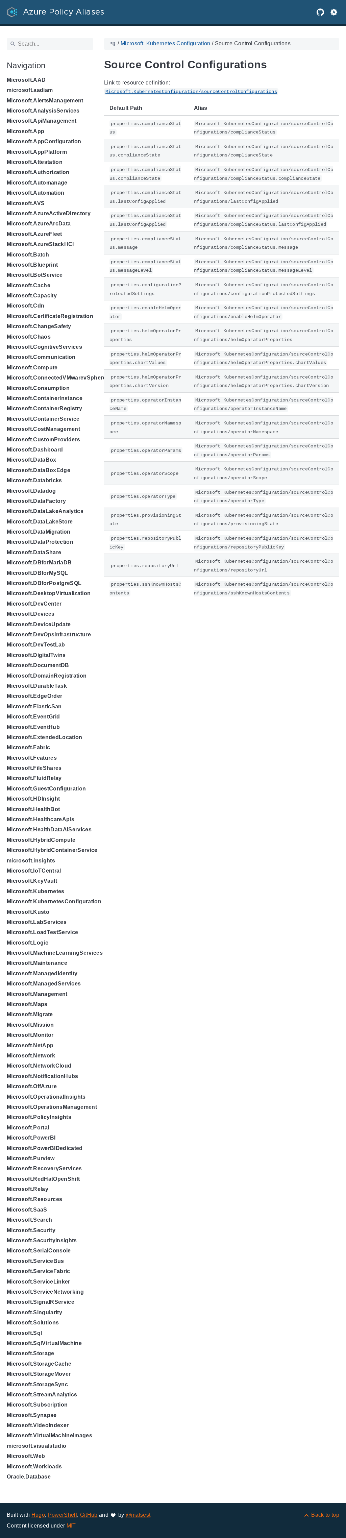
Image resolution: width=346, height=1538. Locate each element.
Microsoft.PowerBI (31, 1138)
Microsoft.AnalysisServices (43, 111)
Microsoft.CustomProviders (43, 439)
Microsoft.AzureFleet (34, 234)
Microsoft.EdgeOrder (34, 696)
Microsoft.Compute (32, 367)
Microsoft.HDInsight (33, 799)
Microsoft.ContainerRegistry (44, 408)
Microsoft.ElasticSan (34, 706)
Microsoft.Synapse (32, 1415)
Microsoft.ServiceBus (35, 1261)
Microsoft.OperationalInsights (46, 1097)
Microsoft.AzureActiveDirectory (49, 213)
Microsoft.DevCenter (34, 604)
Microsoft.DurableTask (37, 686)
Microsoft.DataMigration (39, 532)
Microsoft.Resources (34, 1199)
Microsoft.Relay (27, 1189)
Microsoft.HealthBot (33, 809)
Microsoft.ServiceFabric (38, 1271)
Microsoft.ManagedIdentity (42, 973)
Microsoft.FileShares (34, 768)
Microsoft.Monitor (30, 1035)
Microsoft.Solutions (33, 1322)
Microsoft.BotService (35, 275)
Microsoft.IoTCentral (34, 871)
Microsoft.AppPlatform (37, 152)
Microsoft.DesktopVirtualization (49, 593)
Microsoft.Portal (28, 1127)
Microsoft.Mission (30, 1025)
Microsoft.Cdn (25, 306)
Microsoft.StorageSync (37, 1384)
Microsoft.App (25, 131)
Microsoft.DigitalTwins (36, 655)
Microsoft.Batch (28, 255)
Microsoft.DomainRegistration (46, 676)
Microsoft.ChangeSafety (39, 326)
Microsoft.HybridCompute (41, 840)
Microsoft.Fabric (28, 747)
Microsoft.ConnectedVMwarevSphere (56, 378)
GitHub (89, 1515)
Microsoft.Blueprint (32, 265)
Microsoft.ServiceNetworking (45, 1292)
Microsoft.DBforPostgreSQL (44, 583)
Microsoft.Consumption (38, 388)
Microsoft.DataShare (34, 552)
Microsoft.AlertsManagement (45, 100)
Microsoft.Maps (27, 1004)
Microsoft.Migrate (30, 1014)
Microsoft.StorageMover (39, 1374)
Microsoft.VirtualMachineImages (49, 1435)
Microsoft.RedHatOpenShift (43, 1179)
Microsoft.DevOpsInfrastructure (49, 634)
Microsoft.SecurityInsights (42, 1240)
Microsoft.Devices (31, 614)
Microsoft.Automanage (37, 183)
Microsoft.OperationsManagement (52, 1107)
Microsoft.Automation (36, 193)
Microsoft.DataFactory (36, 501)
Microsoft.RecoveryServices (44, 1168)
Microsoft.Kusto (28, 912)
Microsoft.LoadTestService (42, 932)
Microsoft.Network (31, 1055)
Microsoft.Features (32, 758)
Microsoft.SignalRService (40, 1302)
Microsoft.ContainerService (43, 419)
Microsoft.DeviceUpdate (39, 624)
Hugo (38, 1515)
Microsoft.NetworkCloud (39, 1066)
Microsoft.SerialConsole (39, 1250)
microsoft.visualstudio (36, 1446)
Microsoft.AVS (26, 203)
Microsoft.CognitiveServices (44, 347)
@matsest (138, 1515)
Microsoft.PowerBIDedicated (45, 1148)
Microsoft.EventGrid (33, 716)
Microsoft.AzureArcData (39, 223)
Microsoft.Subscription (37, 1405)
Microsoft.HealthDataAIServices (49, 829)
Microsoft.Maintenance (37, 963)
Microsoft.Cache (28, 285)
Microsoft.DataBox (31, 460)
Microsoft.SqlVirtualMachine (44, 1343)
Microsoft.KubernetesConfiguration (54, 901)
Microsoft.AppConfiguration (44, 141)
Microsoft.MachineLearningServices (55, 953)
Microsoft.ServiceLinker (38, 1282)
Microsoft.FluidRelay (34, 778)
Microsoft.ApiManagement (42, 121)
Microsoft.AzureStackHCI (40, 244)
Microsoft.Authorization (38, 172)
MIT (71, 1526)
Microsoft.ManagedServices (44, 983)
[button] (333, 12)
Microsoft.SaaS (27, 1210)
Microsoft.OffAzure (32, 1086)
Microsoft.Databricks (34, 480)
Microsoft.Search (29, 1220)
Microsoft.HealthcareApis (40, 819)
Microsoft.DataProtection (40, 542)
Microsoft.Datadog (31, 491)
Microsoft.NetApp (30, 1045)
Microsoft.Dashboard (35, 450)
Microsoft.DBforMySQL (37, 573)
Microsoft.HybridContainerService (52, 850)
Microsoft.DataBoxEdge (38, 470)
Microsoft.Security (31, 1230)
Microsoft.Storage (30, 1353)
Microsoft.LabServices (37, 922)
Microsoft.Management (37, 994)
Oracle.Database (29, 1477)
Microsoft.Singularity (34, 1312)
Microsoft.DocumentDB (38, 665)
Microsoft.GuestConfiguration (46, 788)
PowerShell (62, 1515)
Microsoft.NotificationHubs (42, 1076)
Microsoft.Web (26, 1456)
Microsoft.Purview (31, 1158)
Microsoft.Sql (24, 1333)
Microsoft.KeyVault (32, 881)
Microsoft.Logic (27, 943)
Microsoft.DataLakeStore (40, 521)
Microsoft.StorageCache (39, 1364)
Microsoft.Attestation (35, 162)
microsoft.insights (31, 860)
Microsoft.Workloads (34, 1466)
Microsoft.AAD (26, 80)
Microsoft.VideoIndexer (38, 1425)
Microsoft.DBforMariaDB (39, 562)
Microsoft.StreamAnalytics (42, 1394)
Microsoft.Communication (41, 357)
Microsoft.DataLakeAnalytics (45, 511)
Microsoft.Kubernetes (36, 891)
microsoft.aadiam (30, 90)
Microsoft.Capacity (32, 295)
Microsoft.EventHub (33, 727)
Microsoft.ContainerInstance (44, 398)
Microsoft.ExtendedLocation (44, 737)
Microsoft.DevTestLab (36, 645)
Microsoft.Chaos (29, 337)
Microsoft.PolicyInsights (39, 1117)
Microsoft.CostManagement (43, 429)
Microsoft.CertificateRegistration (50, 316)
